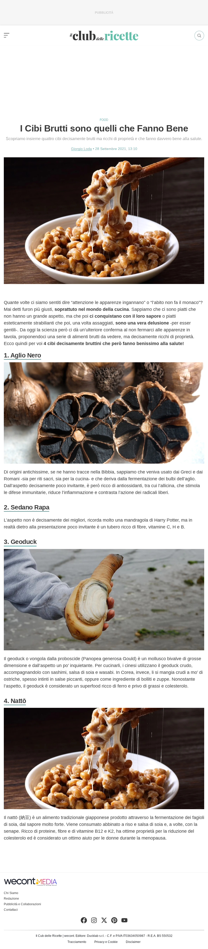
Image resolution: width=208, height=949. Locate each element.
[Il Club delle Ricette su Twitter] (104, 921)
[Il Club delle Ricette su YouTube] (124, 921)
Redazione (11, 898)
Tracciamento (76, 942)
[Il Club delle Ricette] (104, 35)
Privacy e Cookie (106, 942)
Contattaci (11, 910)
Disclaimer (133, 942)
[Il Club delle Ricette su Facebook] (84, 921)
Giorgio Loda (81, 149)
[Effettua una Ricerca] (199, 36)
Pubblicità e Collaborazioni (22, 904)
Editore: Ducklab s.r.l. (90, 936)
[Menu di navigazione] (6, 35)
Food (104, 120)
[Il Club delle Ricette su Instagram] (94, 921)
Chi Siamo (11, 893)
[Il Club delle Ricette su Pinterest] (114, 921)
